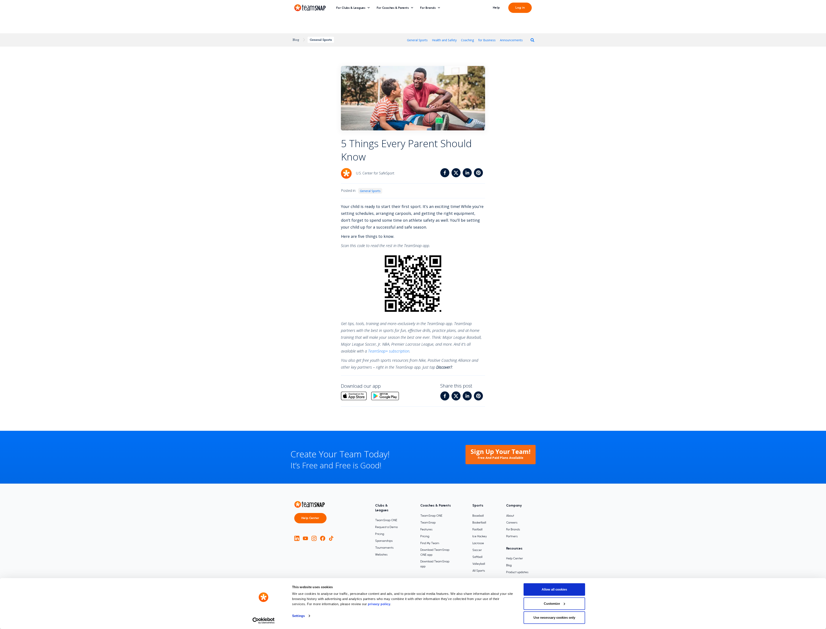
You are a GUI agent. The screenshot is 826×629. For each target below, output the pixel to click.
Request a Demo (386, 527)
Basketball (479, 522)
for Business (487, 40)
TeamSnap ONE (386, 520)
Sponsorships (384, 541)
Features (426, 529)
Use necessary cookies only (554, 617)
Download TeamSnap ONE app (434, 552)
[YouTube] (305, 538)
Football (477, 529)
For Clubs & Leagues (350, 8)
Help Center (310, 518)
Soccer (477, 550)
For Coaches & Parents (393, 8)
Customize (552, 603)
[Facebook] (322, 538)
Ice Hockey (479, 536)
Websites (381, 554)
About (510, 516)
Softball (477, 557)
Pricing (379, 534)
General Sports (321, 40)
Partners (512, 536)
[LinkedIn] (296, 538)
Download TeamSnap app (434, 564)
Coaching (467, 40)
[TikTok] (331, 538)
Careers (511, 522)
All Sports (478, 571)
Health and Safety (444, 40)
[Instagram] (314, 538)
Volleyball (478, 564)
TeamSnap (428, 522)
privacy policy (379, 604)
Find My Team (429, 543)
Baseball (478, 516)
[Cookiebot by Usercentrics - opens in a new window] (263, 620)
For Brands (428, 8)
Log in (520, 7)
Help (496, 7)
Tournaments (384, 548)
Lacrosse (478, 543)
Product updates (517, 572)
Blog (296, 40)
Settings (298, 616)
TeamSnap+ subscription (388, 351)
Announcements (511, 40)
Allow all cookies (554, 589)
